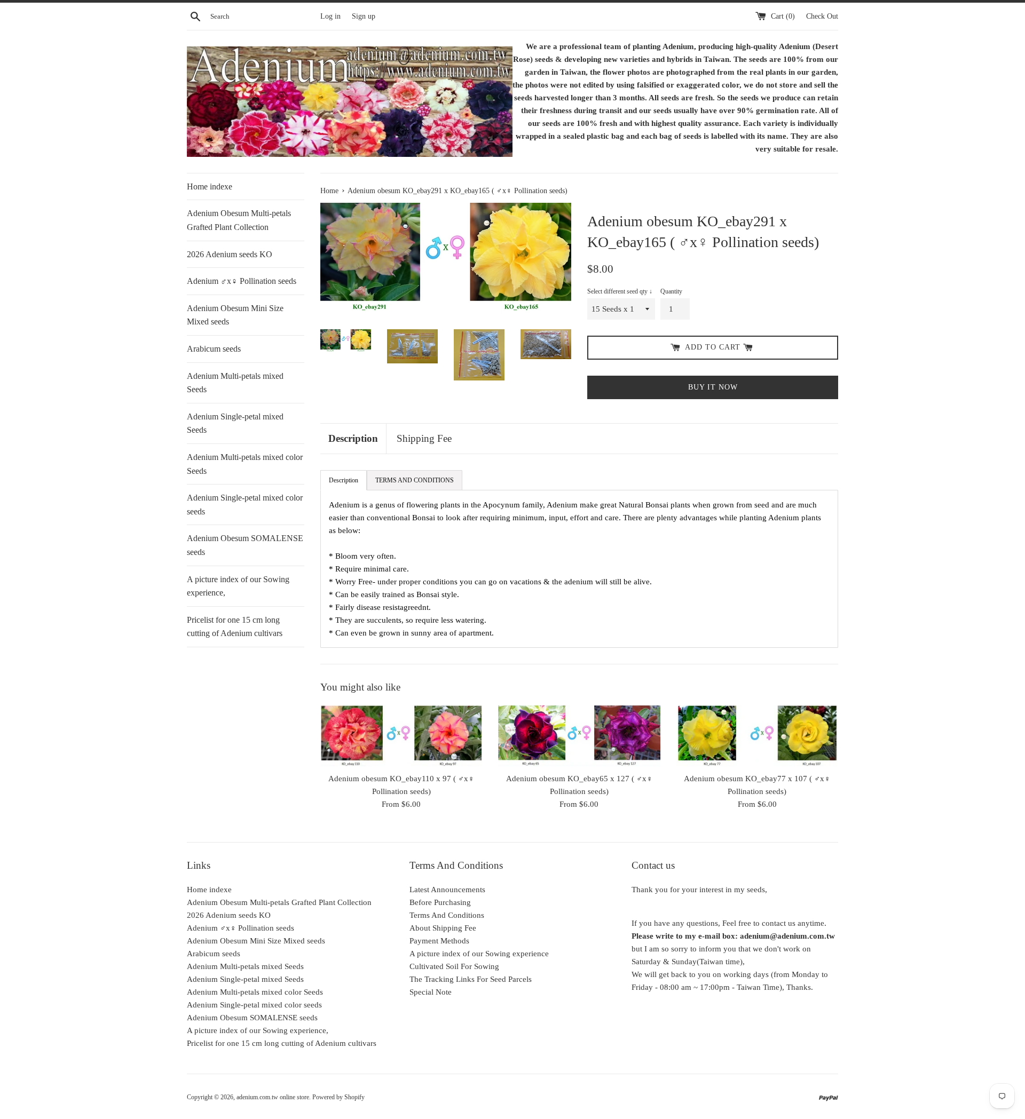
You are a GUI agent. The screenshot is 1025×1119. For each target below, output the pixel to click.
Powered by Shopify (338, 1097)
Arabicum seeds (214, 348)
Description (353, 438)
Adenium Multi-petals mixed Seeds (235, 382)
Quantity (671, 291)
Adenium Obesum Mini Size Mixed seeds (235, 315)
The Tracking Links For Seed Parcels (470, 979)
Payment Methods (439, 941)
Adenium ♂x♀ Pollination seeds (241, 280)
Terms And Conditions (446, 915)
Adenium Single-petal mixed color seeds (245, 504)
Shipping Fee (424, 438)
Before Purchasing (440, 902)
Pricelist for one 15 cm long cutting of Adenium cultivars (234, 626)
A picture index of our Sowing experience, (238, 586)
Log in (330, 16)
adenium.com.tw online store (272, 1097)
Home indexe (209, 186)
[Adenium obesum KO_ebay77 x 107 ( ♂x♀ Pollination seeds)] (757, 735)
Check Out (822, 16)
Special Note (430, 992)
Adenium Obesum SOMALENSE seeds (245, 545)
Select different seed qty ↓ (619, 291)
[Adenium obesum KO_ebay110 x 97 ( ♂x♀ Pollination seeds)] (401, 735)
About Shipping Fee (442, 928)
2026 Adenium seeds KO (229, 254)
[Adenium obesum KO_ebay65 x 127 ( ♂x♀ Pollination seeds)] (579, 735)
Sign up (363, 16)
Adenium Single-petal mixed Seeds (235, 423)
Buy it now (713, 387)
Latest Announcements (447, 889)
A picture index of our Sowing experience (479, 953)
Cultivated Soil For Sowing (454, 966)
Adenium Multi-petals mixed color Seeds (245, 464)
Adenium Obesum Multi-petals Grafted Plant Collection (239, 220)
